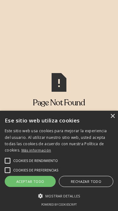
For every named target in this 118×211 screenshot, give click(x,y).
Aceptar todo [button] (30, 181)
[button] (35, 160)
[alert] (59, 161)
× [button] (112, 116)
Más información (36, 150)
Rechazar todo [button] (86, 181)
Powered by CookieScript (59, 204)
